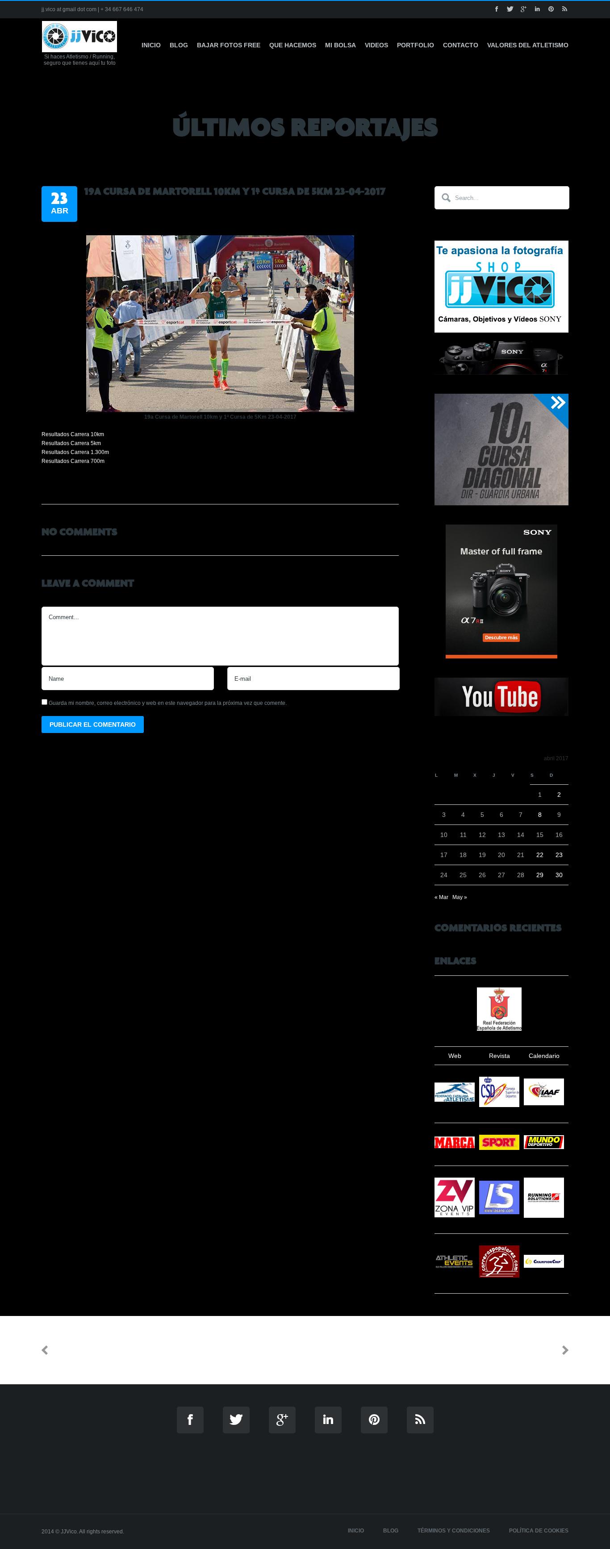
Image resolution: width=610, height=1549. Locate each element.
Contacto (460, 45)
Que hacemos (292, 45)
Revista (499, 1055)
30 (559, 875)
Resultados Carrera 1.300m (75, 452)
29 (539, 875)
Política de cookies (538, 1531)
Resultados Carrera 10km (73, 434)
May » (459, 897)
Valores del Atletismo (527, 45)
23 (559, 854)
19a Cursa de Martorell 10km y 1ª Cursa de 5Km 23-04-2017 (234, 191)
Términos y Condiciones (454, 1531)
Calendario (544, 1055)
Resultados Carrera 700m (73, 461)
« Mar (441, 897)
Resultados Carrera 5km (71, 443)
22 (539, 854)
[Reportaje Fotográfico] (220, 410)
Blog (179, 45)
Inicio (151, 45)
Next (547, 1349)
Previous (71, 1349)
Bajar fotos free (228, 45)
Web (454, 1055)
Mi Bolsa (340, 45)
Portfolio (415, 45)
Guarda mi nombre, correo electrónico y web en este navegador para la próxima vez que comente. (168, 703)
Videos (376, 45)
